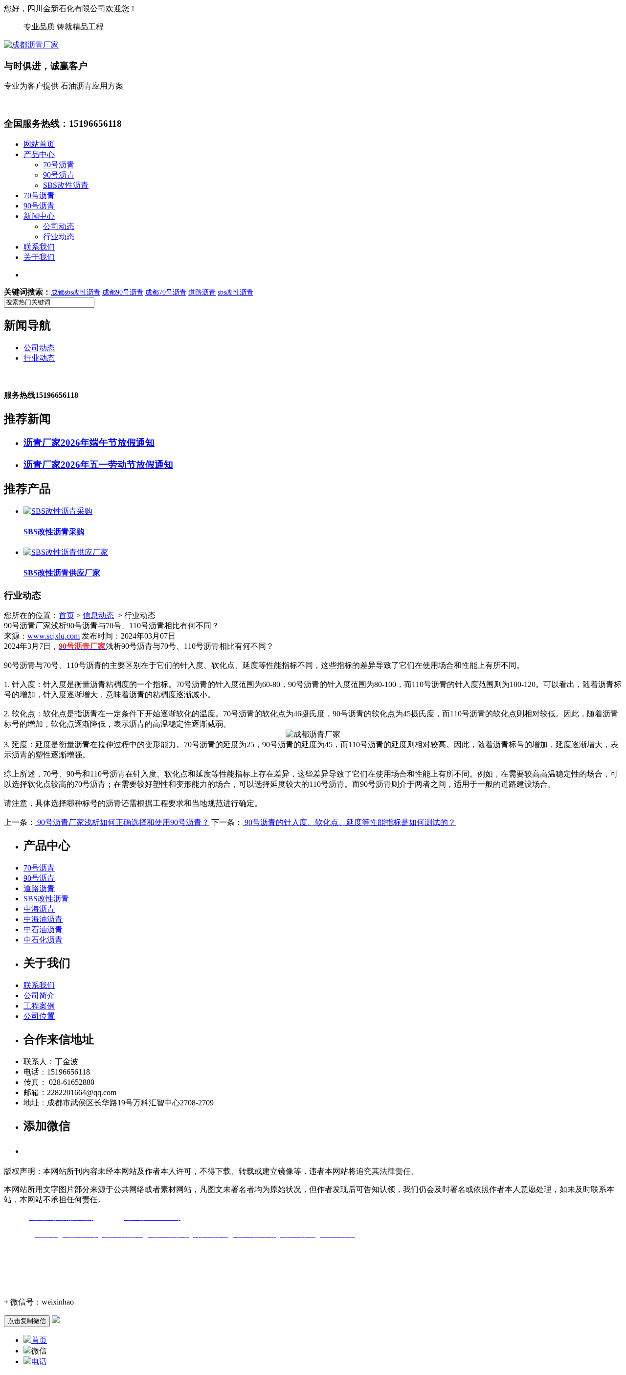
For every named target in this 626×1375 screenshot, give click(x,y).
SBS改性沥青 (66, 185)
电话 (39, 1361)
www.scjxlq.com (53, 636)
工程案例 (39, 1006)
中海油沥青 (43, 919)
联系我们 (39, 247)
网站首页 (39, 144)
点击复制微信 (27, 1321)
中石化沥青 (43, 940)
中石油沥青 (43, 929)
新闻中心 (39, 216)
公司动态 (58, 226)
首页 (66, 615)
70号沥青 (58, 164)
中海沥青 (39, 909)
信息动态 (98, 615)
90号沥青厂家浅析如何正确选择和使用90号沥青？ (122, 822)
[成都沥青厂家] (31, 45)
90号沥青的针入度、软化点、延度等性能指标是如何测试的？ (349, 822)
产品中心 (39, 154)
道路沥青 (39, 888)
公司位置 (39, 1016)
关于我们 (39, 257)
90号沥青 (58, 175)
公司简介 (39, 995)
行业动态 (58, 236)
